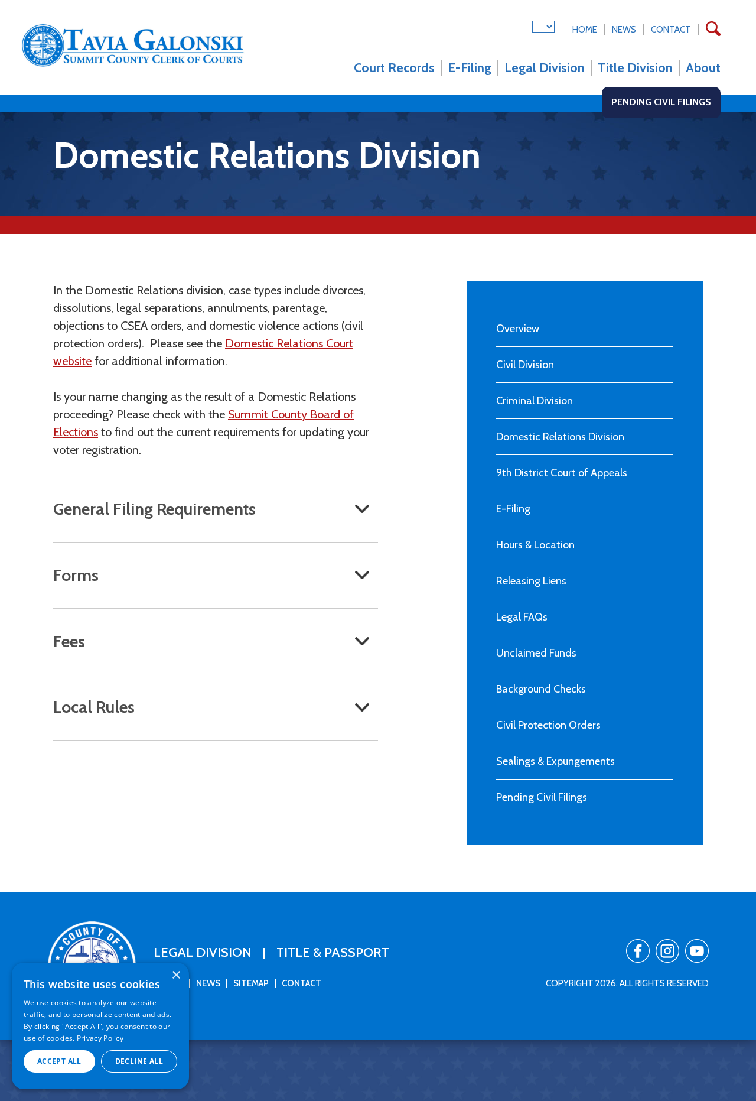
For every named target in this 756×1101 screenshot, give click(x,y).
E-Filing (469, 68)
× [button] (175, 975)
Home (584, 29)
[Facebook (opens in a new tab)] (638, 951)
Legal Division (544, 68)
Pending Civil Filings (661, 102)
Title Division (635, 68)
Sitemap (251, 983)
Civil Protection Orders (548, 725)
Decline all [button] (139, 1061)
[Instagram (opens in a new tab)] (667, 951)
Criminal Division (534, 400)
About (703, 68)
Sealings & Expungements (555, 761)
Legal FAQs (522, 616)
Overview (517, 328)
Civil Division (525, 364)
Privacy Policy (100, 1038)
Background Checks (541, 689)
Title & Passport (332, 952)
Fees (69, 641)
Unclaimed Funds (536, 653)
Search (713, 33)
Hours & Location (535, 544)
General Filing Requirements (154, 509)
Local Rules (94, 707)
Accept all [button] (59, 1061)
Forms (76, 575)
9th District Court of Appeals (561, 472)
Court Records (394, 68)
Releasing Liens (531, 580)
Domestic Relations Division (560, 436)
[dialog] (100, 1026)
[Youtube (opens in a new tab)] (697, 951)
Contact (671, 29)
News (624, 29)
